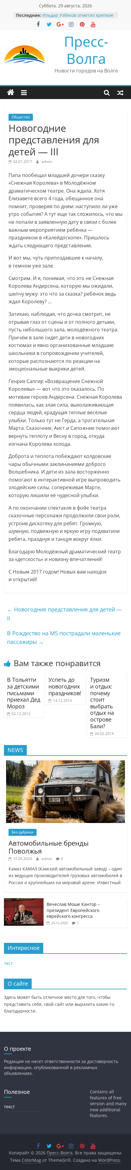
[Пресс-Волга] (10, 92)
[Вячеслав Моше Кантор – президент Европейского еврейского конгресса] (24, 901)
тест (8, 963)
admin (46, 161)
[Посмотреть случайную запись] (120, 92)
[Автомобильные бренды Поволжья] (65, 763)
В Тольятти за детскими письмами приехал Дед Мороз (23, 693)
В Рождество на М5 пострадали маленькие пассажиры (64, 637)
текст (9, 1106)
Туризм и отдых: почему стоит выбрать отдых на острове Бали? (102, 702)
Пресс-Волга (86, 50)
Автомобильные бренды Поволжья (49, 846)
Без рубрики (23, 832)
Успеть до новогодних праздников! (64, 686)
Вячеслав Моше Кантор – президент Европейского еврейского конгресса (73, 910)
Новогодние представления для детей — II (64, 614)
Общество (21, 117)
